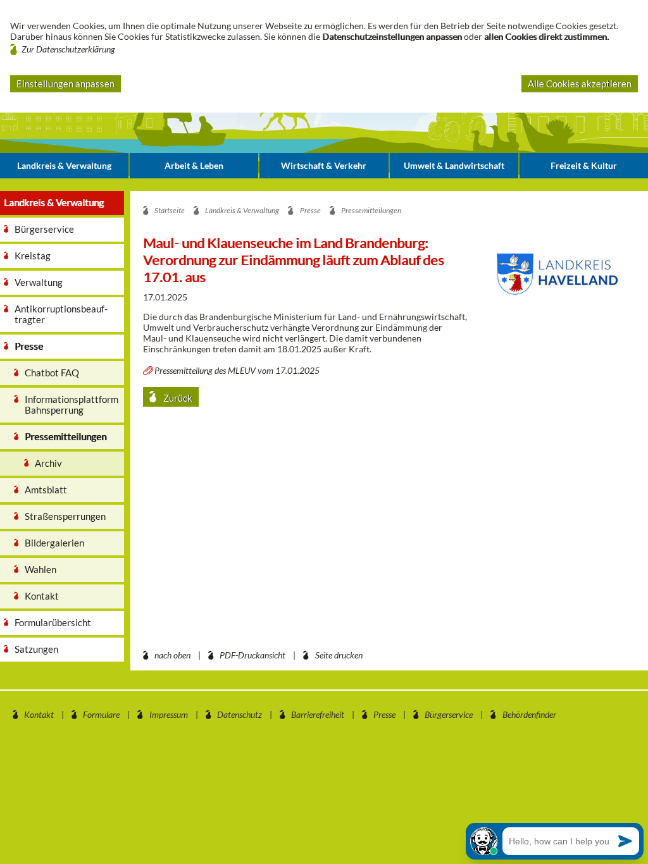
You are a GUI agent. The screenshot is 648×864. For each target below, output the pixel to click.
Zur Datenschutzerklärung (68, 49)
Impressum (168, 714)
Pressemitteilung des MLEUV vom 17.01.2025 (237, 370)
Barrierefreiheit (317, 714)
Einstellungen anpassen (65, 83)
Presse (384, 714)
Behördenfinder (529, 714)
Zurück (176, 398)
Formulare (101, 714)
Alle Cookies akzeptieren (580, 83)
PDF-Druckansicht (252, 655)
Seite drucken (339, 655)
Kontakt (39, 714)
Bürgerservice (449, 714)
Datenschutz (239, 714)
